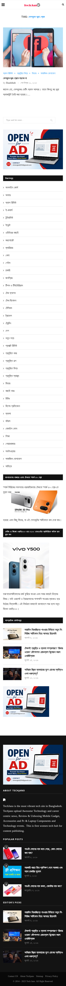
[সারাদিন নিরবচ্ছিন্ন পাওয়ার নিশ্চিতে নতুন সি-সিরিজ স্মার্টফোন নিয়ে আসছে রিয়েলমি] (12, 634)
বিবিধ (8, 398)
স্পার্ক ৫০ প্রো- (49, 487)
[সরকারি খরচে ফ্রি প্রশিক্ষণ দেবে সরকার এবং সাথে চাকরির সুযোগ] (12, 872)
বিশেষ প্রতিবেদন (13, 406)
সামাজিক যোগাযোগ (48, 73)
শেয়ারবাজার (10, 443)
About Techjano (27, 976)
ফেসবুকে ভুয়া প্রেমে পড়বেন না (15, 78)
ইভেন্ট (8, 225)
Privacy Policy (51, 976)
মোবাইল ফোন (11, 428)
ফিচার (34, 73)
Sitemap (39, 976)
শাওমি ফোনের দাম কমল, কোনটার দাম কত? (43, 886)
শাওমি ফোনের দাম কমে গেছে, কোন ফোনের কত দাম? (43, 851)
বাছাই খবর (10, 390)
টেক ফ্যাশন (11, 293)
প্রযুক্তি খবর (11, 353)
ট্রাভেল (9, 315)
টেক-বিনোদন (11, 300)
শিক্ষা (8, 436)
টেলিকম (9, 308)
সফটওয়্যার (10, 451)
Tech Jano (30, 981)
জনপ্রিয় (9, 278)
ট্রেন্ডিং (8, 323)
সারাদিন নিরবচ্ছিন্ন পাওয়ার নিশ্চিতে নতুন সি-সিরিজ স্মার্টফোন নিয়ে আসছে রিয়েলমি (44, 631)
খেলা (7, 255)
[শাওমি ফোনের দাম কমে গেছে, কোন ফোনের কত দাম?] (12, 853)
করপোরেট (10, 240)
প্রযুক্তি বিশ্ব (22, 73)
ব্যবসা (8, 413)
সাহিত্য (9, 466)
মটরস (8, 421)
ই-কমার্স (9, 210)
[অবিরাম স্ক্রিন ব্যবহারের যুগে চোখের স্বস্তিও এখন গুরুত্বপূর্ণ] (12, 674)
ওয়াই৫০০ (13, 608)
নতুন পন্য (10, 338)
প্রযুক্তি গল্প (11, 360)
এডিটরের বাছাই (12, 232)
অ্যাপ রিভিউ (8, 73)
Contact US (13, 976)
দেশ (7, 330)
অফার (8, 195)
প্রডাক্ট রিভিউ (11, 345)
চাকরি (8, 270)
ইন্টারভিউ (9, 217)
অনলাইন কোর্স (12, 187)
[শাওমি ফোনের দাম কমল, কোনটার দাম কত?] (12, 890)
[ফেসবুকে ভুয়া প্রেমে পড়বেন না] (33, 47)
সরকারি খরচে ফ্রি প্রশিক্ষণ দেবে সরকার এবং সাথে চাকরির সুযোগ (44, 869)
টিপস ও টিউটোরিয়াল (14, 285)
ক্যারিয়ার (9, 247)
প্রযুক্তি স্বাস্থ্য (12, 375)
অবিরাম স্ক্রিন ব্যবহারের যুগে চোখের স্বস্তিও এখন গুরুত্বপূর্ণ (44, 671)
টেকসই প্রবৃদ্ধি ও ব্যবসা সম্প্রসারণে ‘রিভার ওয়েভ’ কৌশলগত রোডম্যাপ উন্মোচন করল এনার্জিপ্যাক (44, 652)
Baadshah (11, 82)
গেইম (8, 262)
